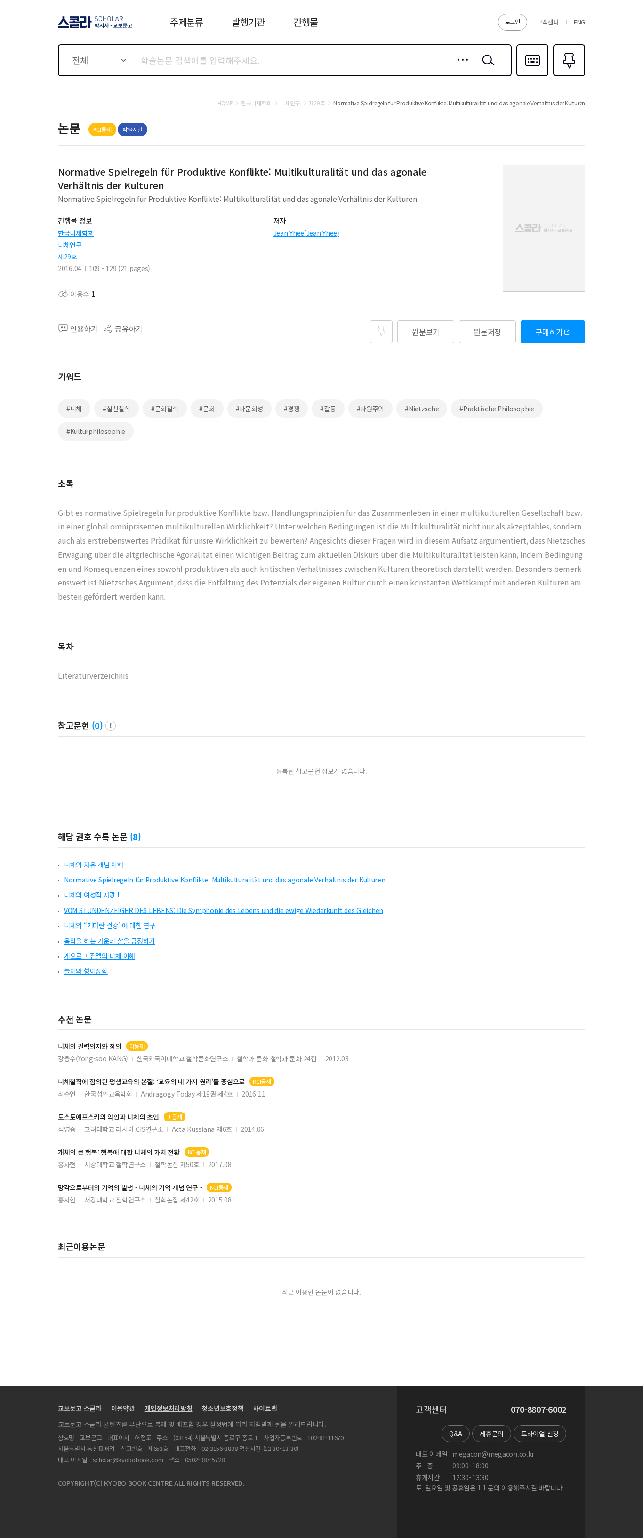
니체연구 (70, 244)
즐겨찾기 (568, 75)
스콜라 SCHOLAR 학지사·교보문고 (94, 27)
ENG (579, 21)
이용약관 (123, 1408)
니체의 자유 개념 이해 (93, 864)
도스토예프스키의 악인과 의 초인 (108, 1117)
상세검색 (460, 67)
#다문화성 (250, 408)
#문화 (207, 408)
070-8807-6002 (538, 1409)
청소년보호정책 (222, 1408)
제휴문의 (492, 1433)
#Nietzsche (422, 408)
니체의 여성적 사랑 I (91, 894)
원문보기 (426, 331)
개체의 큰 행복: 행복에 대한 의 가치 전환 (119, 1152)
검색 (486, 67)
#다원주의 (371, 408)
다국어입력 (532, 75)
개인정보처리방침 (169, 1408)
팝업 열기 (110, 726)
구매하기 (549, 331)
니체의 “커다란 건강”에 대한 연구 (109, 925)
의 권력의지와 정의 (89, 1046)
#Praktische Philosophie (496, 408)
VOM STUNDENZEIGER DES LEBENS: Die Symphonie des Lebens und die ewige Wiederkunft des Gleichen (223, 910)
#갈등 (328, 408)
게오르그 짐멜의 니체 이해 (99, 956)
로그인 (512, 21)
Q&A (455, 1433)
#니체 (74, 408)
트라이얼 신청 (540, 1433)
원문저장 (487, 331)
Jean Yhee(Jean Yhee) (306, 233)
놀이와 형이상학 (86, 971)
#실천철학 (116, 408)
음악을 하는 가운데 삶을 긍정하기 (109, 940)
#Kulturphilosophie (95, 431)
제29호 (67, 256)
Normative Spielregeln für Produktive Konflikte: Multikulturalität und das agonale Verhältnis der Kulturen (225, 879)
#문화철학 (165, 408)
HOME (225, 103)
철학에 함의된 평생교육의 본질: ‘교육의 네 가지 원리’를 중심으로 (151, 1081)
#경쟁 (291, 408)
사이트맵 (265, 1408)
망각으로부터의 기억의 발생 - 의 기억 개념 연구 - (130, 1187)
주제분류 (186, 22)
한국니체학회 (76, 233)
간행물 (305, 22)
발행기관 (248, 22)
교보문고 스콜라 (80, 1408)
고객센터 (548, 21)
